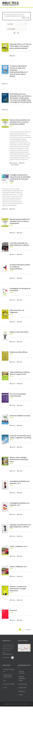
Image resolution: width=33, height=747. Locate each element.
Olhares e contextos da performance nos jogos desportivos (18, 588)
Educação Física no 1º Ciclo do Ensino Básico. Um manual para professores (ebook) (20, 46)
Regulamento (22, 691)
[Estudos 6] (5, 614)
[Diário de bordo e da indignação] (5, 314)
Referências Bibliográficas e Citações (22, 678)
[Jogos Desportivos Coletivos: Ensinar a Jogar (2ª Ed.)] (5, 375)
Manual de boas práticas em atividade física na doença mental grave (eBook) (20, 122)
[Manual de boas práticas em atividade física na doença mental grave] (5, 222)
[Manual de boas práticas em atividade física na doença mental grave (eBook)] (5, 123)
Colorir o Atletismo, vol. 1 (18, 566)
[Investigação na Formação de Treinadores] (5, 292)
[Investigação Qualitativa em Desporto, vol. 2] (5, 485)
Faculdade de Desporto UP (9, 670)
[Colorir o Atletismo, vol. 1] (5, 570)
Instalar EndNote (23, 687)
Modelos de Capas (23, 684)
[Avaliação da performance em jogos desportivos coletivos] (5, 528)
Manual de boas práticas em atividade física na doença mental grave (20, 221)
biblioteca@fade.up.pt (8, 654)
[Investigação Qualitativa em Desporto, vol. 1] (5, 507)
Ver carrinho (26, 18)
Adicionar (6, 209)
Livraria (5, 687)
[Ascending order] (25, 24)
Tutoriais (21, 695)
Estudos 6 (13, 610)
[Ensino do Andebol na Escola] (5, 419)
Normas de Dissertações (22, 672)
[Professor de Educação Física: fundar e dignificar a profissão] (5, 439)
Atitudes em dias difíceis (18, 352)
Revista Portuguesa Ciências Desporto (8, 675)
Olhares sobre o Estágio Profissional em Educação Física (19, 459)
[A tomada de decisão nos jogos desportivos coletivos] (5, 247)
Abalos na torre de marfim (19, 332)
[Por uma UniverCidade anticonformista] (5, 398)
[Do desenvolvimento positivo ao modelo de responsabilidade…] (5, 268)
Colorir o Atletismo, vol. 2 (19, 546)
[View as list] (18, 33)
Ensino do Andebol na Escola (20, 415)
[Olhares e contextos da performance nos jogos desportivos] (5, 590)
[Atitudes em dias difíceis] (5, 356)
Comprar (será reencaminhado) (14, 163)
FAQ (5, 680)
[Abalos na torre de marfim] (5, 336)
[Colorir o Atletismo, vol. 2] (5, 550)
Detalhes (13, 55)
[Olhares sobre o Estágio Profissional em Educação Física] (5, 461)
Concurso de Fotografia (9, 684)
